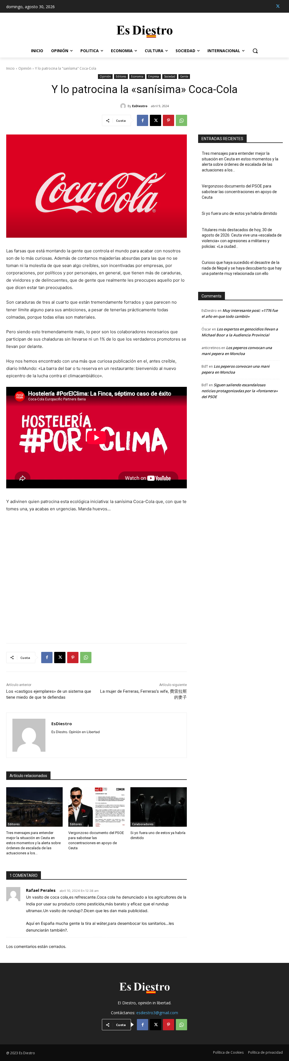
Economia (137, 76)
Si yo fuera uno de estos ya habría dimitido (239, 213)
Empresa (153, 76)
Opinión (24, 68)
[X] (278, 6)
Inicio (10, 68)
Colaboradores (143, 824)
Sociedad (169, 76)
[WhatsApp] (181, 120)
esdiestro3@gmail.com (157, 1012)
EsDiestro (139, 106)
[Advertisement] (96, 574)
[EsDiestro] (124, 106)
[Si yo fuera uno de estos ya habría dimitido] (158, 807)
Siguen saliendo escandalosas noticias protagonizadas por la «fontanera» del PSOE (240, 390)
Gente (184, 76)
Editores (121, 76)
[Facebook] (142, 120)
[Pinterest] (168, 120)
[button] (255, 51)
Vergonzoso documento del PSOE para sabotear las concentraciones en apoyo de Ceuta (239, 191)
